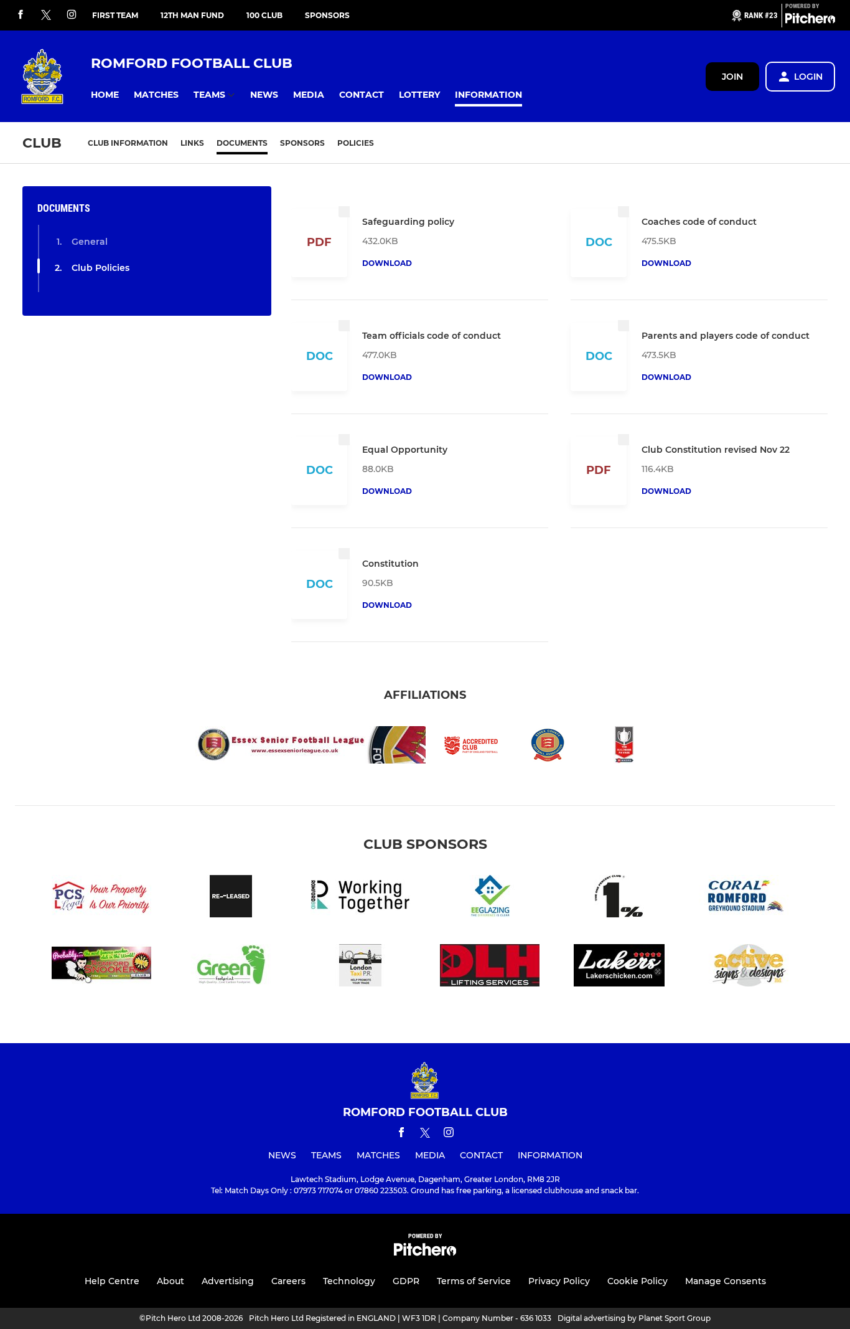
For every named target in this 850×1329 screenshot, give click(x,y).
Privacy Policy (559, 1281)
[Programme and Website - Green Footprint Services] (231, 967)
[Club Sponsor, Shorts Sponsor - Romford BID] (360, 898)
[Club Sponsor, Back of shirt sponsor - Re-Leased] (231, 898)
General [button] (90, 241)
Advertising (228, 1281)
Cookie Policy (637, 1281)
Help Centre (112, 1281)
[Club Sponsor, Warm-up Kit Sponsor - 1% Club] (619, 898)
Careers (288, 1281)
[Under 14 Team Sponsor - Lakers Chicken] (619, 967)
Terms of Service (474, 1281)
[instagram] (71, 15)
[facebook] (20, 15)
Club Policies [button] (100, 267)
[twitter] (46, 15)
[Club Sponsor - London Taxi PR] (360, 967)
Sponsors (327, 15)
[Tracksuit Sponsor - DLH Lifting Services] (489, 967)
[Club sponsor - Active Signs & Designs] (748, 967)
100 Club (264, 15)
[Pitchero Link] (810, 20)
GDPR (406, 1281)
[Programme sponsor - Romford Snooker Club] (101, 967)
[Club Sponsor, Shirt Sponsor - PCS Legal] (101, 898)
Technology (349, 1281)
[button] (104, 95)
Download (387, 263)
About (170, 1281)
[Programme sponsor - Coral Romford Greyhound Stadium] (748, 898)
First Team (115, 15)
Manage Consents (725, 1281)
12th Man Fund (192, 15)
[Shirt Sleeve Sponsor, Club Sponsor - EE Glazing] (489, 898)
